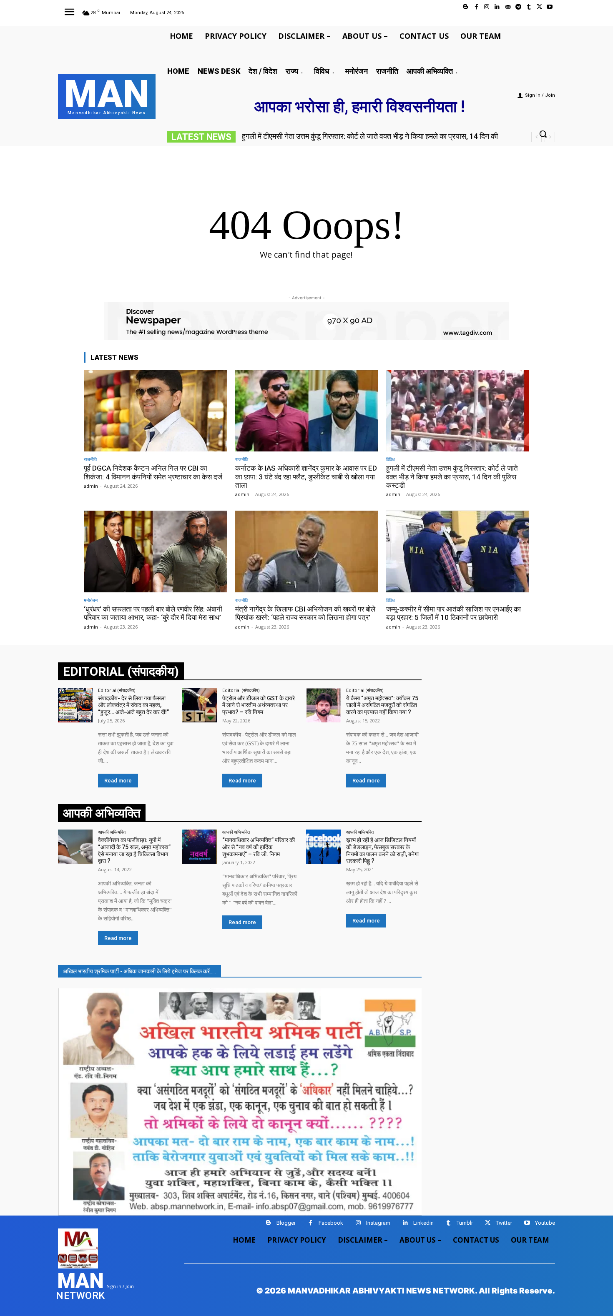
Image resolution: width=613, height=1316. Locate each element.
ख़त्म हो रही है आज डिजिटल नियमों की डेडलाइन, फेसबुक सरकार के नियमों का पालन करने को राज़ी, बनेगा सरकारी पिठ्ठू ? (382, 850)
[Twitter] (539, 7)
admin (91, 486)
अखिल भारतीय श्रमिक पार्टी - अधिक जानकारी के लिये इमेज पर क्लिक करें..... (139, 971)
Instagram (378, 1223)
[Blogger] (465, 7)
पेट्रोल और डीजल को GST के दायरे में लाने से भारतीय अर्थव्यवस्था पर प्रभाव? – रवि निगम (258, 705)
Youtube (545, 1223)
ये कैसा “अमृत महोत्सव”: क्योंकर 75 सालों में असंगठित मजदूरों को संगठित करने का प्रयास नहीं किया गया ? (382, 705)
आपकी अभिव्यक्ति (112, 832)
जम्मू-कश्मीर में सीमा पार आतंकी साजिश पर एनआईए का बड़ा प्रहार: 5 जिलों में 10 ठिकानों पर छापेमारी (453, 613)
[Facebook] (476, 7)
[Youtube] (550, 7)
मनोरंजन (91, 600)
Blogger (286, 1223)
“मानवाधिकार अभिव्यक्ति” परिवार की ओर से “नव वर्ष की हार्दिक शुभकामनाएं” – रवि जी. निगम (258, 847)
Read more (118, 780)
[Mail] (507, 7)
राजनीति (90, 459)
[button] (543, 134)
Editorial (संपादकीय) (116, 690)
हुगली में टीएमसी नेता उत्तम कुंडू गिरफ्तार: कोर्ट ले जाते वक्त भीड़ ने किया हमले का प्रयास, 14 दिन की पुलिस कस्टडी (452, 476)
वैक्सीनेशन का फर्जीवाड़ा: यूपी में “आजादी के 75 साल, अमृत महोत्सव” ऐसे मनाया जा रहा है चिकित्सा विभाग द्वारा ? (134, 850)
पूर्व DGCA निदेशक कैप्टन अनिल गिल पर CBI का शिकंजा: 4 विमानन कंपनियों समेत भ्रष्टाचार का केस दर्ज (153, 472)
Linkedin (423, 1223)
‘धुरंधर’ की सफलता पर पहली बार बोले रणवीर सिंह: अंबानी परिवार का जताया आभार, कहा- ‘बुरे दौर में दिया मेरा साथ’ (153, 613)
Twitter (504, 1223)
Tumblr (465, 1223)
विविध (390, 459)
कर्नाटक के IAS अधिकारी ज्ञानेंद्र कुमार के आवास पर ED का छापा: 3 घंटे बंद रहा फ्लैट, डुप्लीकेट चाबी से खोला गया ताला (306, 476)
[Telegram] (518, 7)
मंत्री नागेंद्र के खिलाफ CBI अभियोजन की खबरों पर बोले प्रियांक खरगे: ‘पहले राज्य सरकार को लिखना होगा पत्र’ (305, 613)
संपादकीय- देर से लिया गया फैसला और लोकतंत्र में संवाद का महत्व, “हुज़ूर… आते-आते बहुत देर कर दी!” (133, 705)
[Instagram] (487, 7)
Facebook (331, 1223)
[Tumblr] (528, 7)
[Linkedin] (497, 7)
